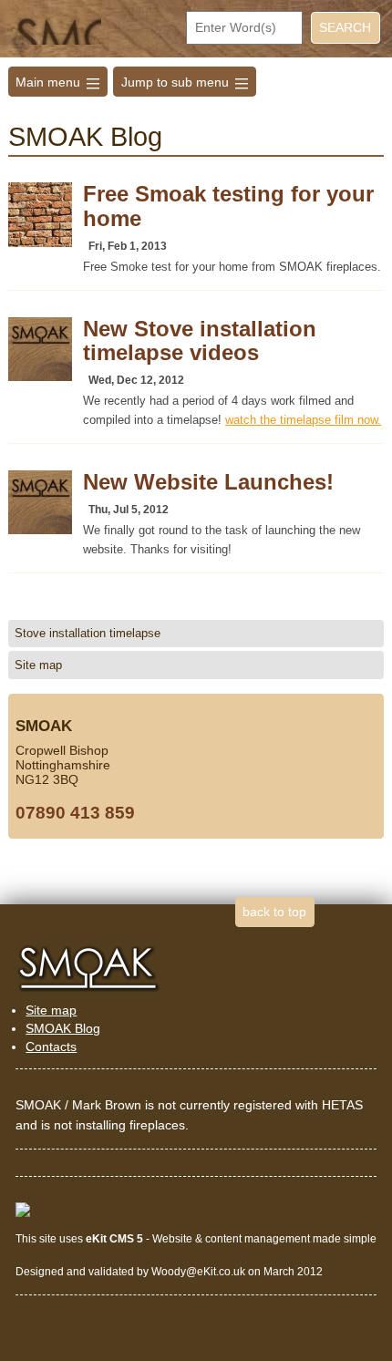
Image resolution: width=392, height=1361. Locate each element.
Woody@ (174, 1271)
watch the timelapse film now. (303, 420)
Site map (38, 665)
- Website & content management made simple (231, 1238)
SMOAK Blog (63, 1028)
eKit (206, 1271)
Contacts (51, 1046)
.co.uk (230, 1271)
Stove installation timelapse (87, 633)
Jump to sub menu (184, 82)
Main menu (57, 82)
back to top (274, 911)
